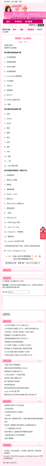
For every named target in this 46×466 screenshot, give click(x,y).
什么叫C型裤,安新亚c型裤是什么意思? (17, 352)
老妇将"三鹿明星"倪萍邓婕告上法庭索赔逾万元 (20, 425)
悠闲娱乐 (30, 29)
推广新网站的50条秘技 (12, 381)
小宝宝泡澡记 (9, 409)
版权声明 (31, 451)
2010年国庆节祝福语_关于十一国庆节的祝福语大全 (21, 329)
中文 (32, 263)
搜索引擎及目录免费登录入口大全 (15, 368)
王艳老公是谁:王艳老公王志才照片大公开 (18, 355)
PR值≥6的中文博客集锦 (21, 256)
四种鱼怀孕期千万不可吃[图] (14, 405)
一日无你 (7, 415)
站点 (28, 263)
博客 (21, 29)
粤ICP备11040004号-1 (10, 463)
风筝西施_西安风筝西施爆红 (14, 342)
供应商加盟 (15, 451)
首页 (8, 22)
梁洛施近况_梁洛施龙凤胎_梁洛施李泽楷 (18, 348)
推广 (24, 263)
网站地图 (38, 451)
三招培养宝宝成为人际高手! (13, 412)
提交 (36, 263)
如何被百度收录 (9, 385)
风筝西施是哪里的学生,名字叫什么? (16, 339)
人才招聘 (23, 451)
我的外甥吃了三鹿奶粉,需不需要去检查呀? (18, 432)
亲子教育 (28, 22)
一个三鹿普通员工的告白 (12, 428)
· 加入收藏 (14, 2)
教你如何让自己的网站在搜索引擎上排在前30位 (20, 395)
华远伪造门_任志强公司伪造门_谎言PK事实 (19, 332)
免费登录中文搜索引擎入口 (13, 371)
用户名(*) (5, 292)
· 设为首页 (6, 2)
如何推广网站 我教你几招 (13, 378)
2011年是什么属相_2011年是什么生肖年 (17, 345)
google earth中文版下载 (11, 391)
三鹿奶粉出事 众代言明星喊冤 (14, 435)
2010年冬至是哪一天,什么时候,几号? (16, 325)
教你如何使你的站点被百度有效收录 (16, 388)
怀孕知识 (18, 22)
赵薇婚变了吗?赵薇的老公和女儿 (15, 335)
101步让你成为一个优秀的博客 (14, 375)
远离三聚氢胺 (9, 438)
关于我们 (7, 451)
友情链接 (7, 453)
